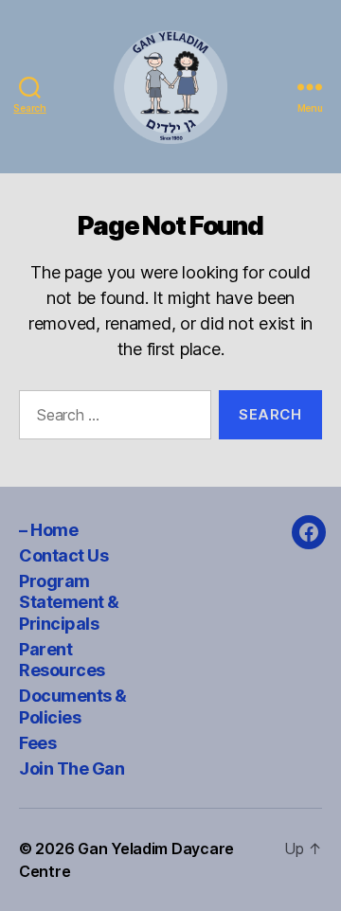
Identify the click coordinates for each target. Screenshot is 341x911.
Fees (37, 743)
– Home (48, 530)
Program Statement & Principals (69, 602)
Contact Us (63, 555)
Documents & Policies (73, 706)
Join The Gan (71, 768)
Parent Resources (62, 660)
